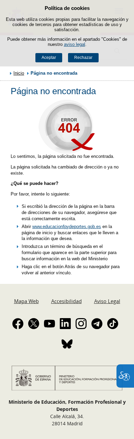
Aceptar (49, 57)
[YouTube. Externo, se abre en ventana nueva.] (49, 323)
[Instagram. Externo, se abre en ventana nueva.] (81, 323)
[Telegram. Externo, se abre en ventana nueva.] (96, 323)
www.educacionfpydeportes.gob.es (66, 226)
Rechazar (83, 57)
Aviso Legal (107, 301)
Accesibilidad (66, 301)
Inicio (18, 73)
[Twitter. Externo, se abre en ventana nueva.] (33, 323)
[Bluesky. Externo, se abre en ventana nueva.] (67, 343)
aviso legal (74, 44)
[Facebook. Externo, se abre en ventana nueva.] (17, 323)
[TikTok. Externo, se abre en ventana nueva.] (112, 323)
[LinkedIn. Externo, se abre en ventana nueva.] (65, 323)
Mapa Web (26, 301)
